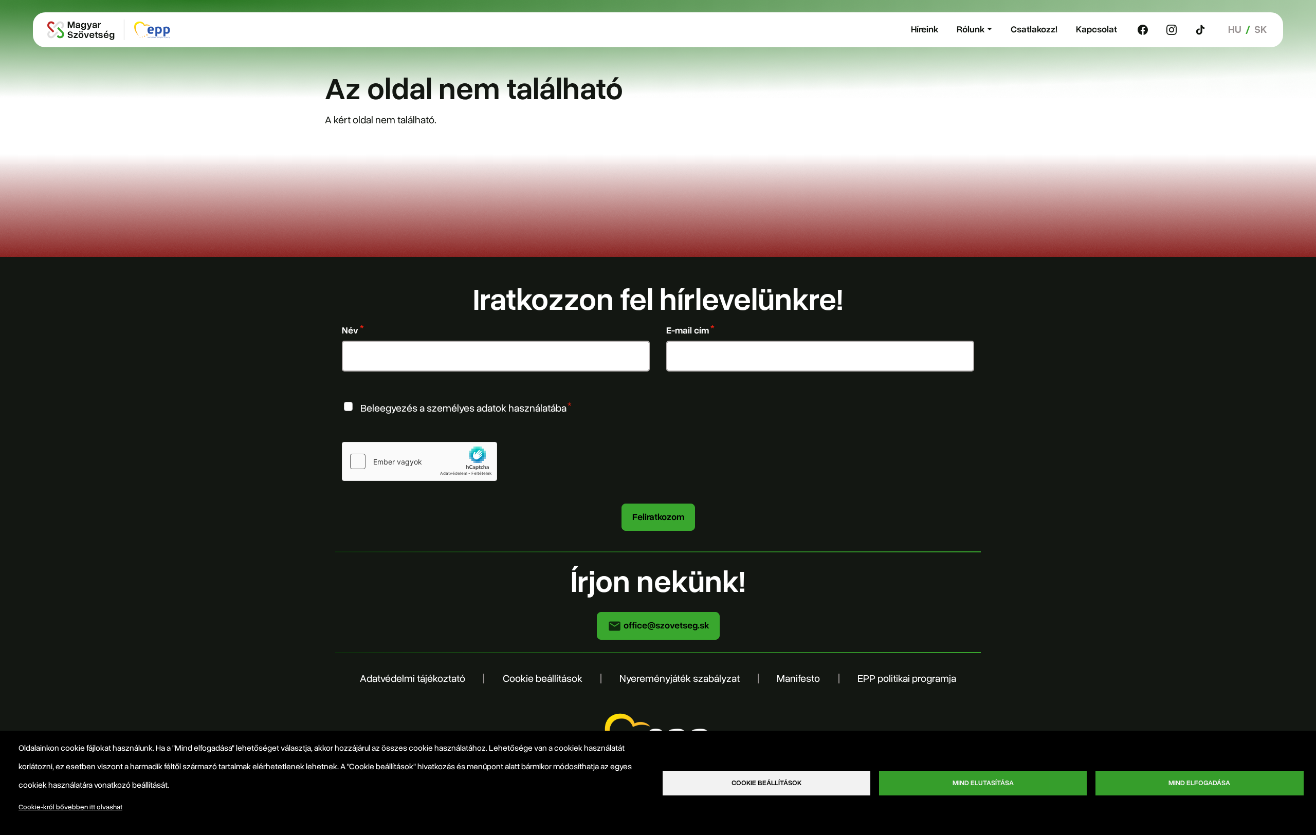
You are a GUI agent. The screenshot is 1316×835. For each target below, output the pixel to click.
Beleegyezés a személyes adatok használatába (463, 408)
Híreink (924, 29)
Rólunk (970, 29)
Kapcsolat (1096, 29)
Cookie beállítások (542, 678)
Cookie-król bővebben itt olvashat (70, 807)
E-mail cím (687, 330)
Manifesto (798, 678)
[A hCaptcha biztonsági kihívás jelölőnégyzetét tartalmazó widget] (419, 461)
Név (350, 330)
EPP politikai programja (906, 678)
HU (1234, 29)
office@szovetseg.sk (665, 625)
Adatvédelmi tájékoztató (412, 678)
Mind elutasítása (983, 783)
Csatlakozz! (1034, 29)
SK (1260, 29)
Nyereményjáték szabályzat (679, 678)
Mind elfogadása (1199, 783)
